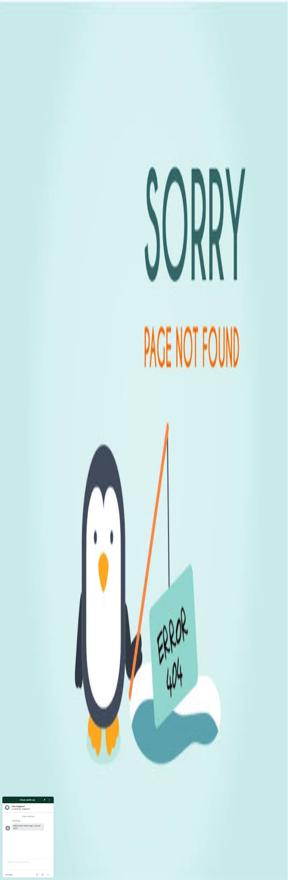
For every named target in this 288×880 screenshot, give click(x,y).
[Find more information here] (28, 837)
